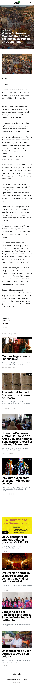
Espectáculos (22, 338)
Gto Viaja (4, 327)
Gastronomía (5, 608)
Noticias (6, 30)
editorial (4, 453)
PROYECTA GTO (22, 679)
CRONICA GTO (11, 679)
